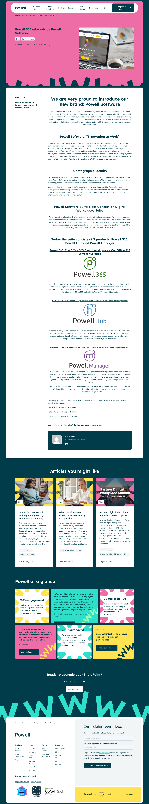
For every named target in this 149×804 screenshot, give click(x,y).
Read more (128, 794)
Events (57, 761)
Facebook (72, 407)
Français (25, 776)
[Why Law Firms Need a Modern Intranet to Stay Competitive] (74, 492)
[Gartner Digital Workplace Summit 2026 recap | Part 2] (115, 492)
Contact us (32, 752)
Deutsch (33, 776)
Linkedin (73, 416)
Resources (93, 8)
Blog (23, 15)
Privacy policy (36, 782)
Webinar (58, 765)
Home (17, 15)
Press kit (32, 767)
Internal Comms (25, 550)
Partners (62, 8)
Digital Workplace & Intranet (70, 550)
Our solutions (50, 7)
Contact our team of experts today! (89, 425)
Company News (28, 39)
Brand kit (32, 770)
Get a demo (73, 689)
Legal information (22, 782)
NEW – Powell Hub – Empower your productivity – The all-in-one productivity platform (90, 301)
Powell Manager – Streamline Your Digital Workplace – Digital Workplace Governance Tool (89, 347)
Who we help (36, 7)
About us (32, 749)
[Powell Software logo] (16, 6)
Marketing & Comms (27, 554)
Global (126, 554)
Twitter (73, 412)
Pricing (71, 8)
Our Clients (82, 7)
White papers (60, 749)
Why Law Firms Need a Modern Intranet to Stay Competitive (72, 515)
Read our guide (105, 648)
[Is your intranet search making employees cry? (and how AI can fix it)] (34, 492)
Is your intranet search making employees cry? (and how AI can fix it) (31, 515)
